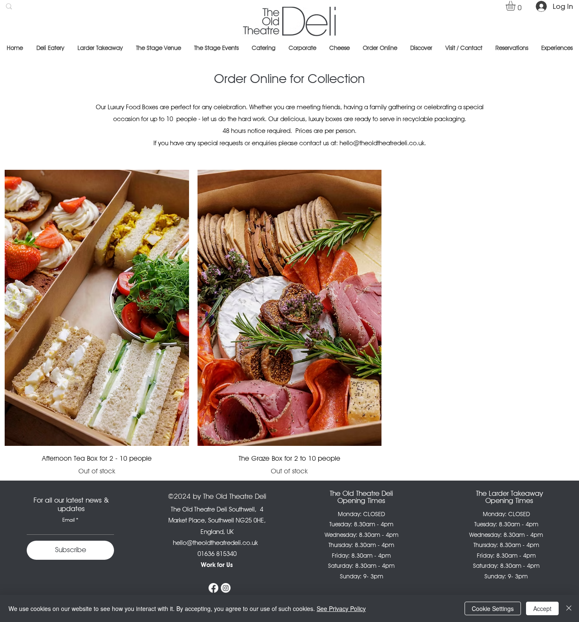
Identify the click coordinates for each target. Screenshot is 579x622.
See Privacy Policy (341, 608)
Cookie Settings (493, 608)
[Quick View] (97, 308)
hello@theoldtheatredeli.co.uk (382, 143)
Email (68, 519)
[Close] (569, 608)
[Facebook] (213, 588)
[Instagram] (226, 588)
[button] (516, 6)
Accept (542, 608)
